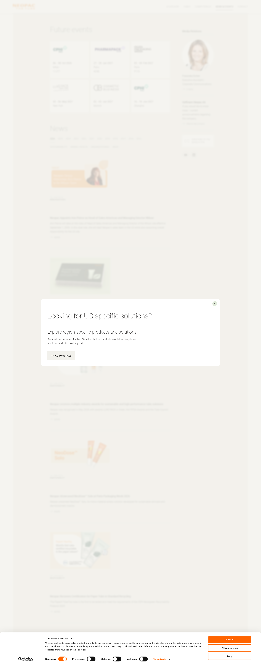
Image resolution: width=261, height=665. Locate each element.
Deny (229, 656)
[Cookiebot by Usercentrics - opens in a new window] (25, 659)
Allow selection (230, 648)
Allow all (229, 639)
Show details (159, 659)
